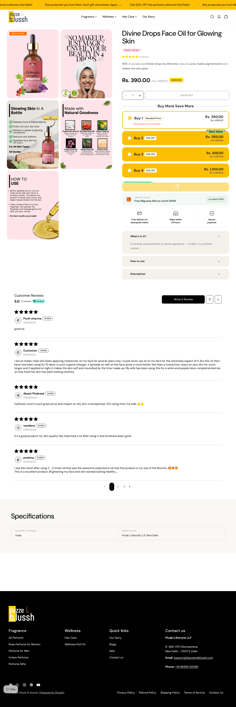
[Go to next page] (131, 487)
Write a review (183, 299)
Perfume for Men (19, 651)
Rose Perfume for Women (24, 644)
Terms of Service (194, 692)
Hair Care (71, 638)
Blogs (112, 644)
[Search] (212, 16)
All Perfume (16, 638)
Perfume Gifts (17, 664)
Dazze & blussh (28, 692)
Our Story (115, 638)
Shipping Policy (170, 692)
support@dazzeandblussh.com (193, 658)
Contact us (116, 657)
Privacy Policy (126, 692)
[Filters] (209, 299)
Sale (112, 651)
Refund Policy (147, 692)
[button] (130, 56)
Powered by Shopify (51, 692)
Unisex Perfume (18, 657)
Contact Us (216, 692)
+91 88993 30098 (186, 667)
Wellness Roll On (75, 644)
